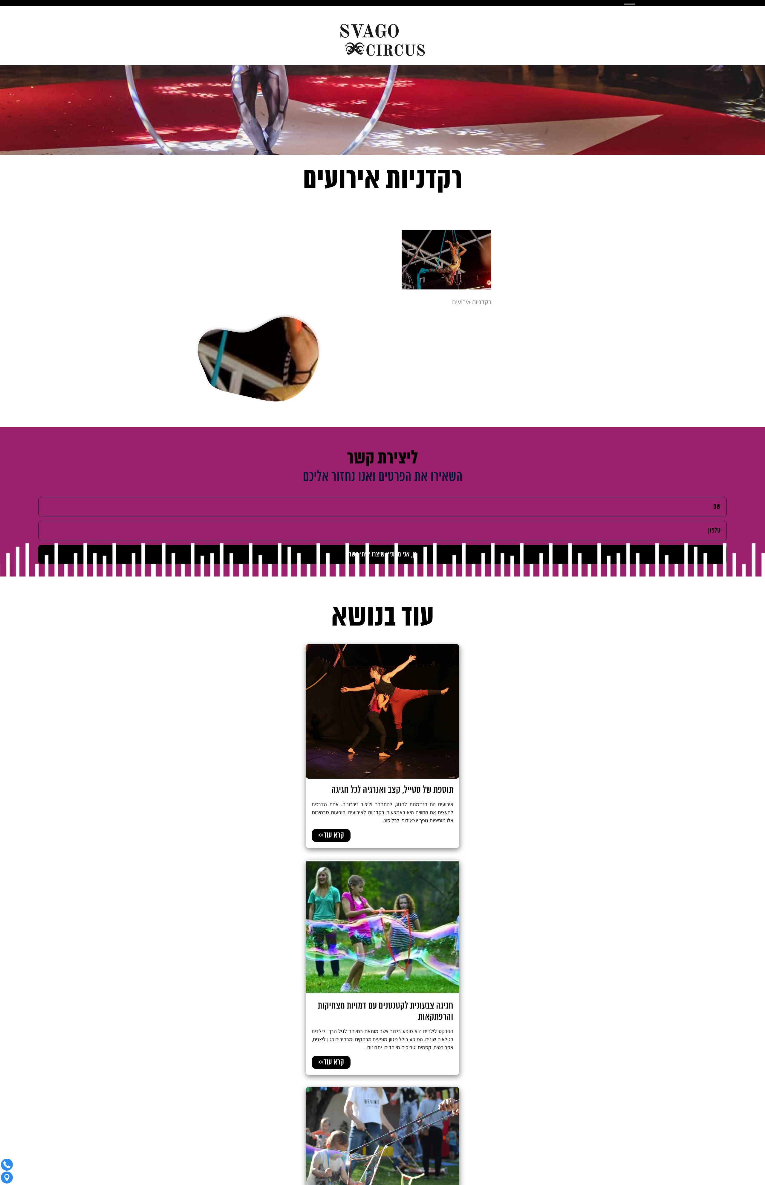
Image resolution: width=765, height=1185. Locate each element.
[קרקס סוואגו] (382, 40)
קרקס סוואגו (565, 1180)
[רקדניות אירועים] (446, 287)
